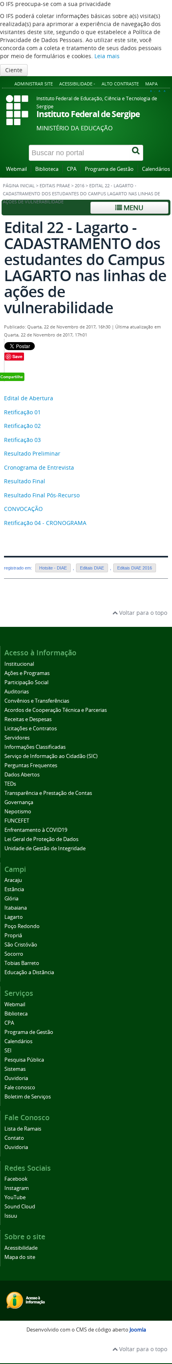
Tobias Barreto (21, 963)
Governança (18, 802)
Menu (132, 207)
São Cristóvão (20, 944)
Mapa (151, 84)
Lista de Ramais (22, 1128)
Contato (14, 1138)
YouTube (15, 1197)
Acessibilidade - (77, 84)
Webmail (16, 169)
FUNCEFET (16, 820)
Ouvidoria (16, 1078)
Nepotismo (17, 811)
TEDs (10, 783)
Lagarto (13, 917)
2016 (79, 185)
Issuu (10, 1215)
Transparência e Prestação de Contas (48, 793)
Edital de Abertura (28, 398)
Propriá (13, 935)
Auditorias (16, 691)
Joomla (138, 1329)
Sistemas (15, 1069)
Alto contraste (120, 84)
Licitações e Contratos (30, 728)
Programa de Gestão (109, 169)
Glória (11, 898)
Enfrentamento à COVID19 (35, 830)
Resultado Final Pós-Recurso (42, 495)
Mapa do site (19, 1257)
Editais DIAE (92, 567)
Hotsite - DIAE (53, 567)
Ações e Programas (27, 673)
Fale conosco (19, 1087)
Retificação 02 (22, 426)
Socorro (13, 954)
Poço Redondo (22, 926)
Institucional (19, 664)
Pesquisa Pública (24, 1059)
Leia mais (107, 56)
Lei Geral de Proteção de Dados (41, 839)
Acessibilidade (21, 1247)
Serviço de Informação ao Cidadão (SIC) (51, 756)
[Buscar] (136, 153)
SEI (8, 1050)
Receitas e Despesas (28, 719)
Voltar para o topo (142, 612)
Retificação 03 (22, 440)
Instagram (16, 1188)
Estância (14, 889)
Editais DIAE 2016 (134, 567)
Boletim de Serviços (27, 1096)
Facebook (16, 1179)
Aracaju (13, 880)
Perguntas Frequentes (30, 765)
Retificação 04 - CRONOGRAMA (45, 523)
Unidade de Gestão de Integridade (45, 848)
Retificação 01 (22, 412)
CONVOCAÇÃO (23, 509)
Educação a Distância (29, 972)
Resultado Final (24, 481)
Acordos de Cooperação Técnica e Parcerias (55, 710)
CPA (71, 169)
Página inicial (19, 185)
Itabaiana (15, 907)
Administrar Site (33, 84)
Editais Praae (55, 185)
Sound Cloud (19, 1206)
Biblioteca (46, 169)
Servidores (17, 737)
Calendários (156, 169)
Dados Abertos (22, 774)
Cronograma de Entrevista (39, 467)
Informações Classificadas (35, 747)
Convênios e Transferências (36, 700)
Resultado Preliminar (32, 453)
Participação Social (26, 682)
